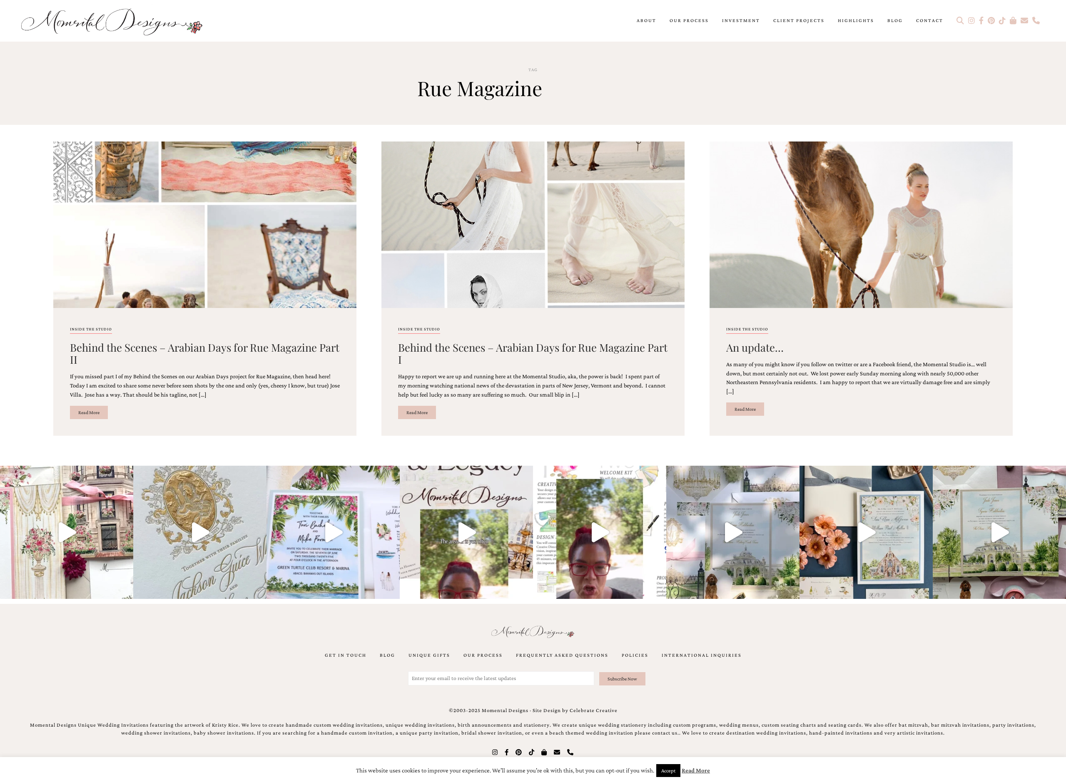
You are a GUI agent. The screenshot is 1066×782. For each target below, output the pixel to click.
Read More (89, 412)
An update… (755, 347)
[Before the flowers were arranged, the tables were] (733, 532)
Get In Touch (345, 655)
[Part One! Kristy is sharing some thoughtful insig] (599, 532)
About (646, 20)
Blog (895, 20)
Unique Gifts (429, 655)
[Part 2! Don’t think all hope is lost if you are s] (466, 532)
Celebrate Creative (594, 710)
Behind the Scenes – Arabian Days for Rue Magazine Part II (204, 353)
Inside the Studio (91, 329)
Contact (929, 20)
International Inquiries (702, 655)
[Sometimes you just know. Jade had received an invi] (999, 532)
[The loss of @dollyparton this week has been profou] (66, 532)
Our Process (689, 20)
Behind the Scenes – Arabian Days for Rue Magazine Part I (532, 353)
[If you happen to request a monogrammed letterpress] (199, 532)
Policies (635, 655)
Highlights (856, 20)
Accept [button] (668, 770)
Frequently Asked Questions (562, 655)
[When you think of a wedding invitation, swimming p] (333, 532)
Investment (741, 20)
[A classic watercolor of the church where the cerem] (866, 532)
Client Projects (798, 20)
